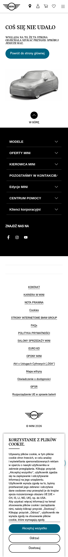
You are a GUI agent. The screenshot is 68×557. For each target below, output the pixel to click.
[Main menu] (63, 6)
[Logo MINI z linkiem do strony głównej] (34, 415)
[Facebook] (8, 237)
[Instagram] (17, 237)
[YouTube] (26, 237)
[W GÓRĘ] (34, 115)
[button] (38, 6)
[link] (30, 6)
